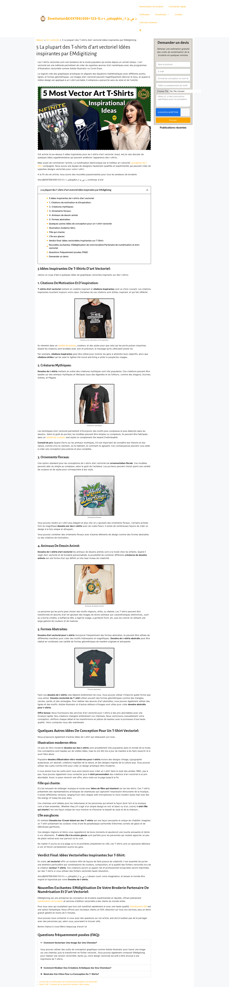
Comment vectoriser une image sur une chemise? (70, 942)
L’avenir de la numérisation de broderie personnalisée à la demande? (68, 982)
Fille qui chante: (57, 232)
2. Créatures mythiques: (61, 206)
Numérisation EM (138, 906)
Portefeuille (160, 14)
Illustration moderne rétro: (62, 228)
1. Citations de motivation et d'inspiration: (70, 202)
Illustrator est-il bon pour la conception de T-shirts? (71, 974)
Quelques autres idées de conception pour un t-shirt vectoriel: (80, 223)
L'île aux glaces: (57, 236)
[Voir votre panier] (140, 30)
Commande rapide (177, 6)
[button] (147, 190)
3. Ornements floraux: (60, 211)
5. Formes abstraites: (60, 219)
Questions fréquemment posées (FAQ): (68, 252)
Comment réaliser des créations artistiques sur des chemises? (77, 967)
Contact (178, 14)
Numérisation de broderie (151, 6)
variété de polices (67, 345)
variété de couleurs (55, 437)
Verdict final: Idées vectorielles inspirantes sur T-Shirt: (76, 240)
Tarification (144, 14)
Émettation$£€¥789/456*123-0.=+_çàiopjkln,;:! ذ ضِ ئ (92, 19)
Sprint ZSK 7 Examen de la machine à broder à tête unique (64, 984)
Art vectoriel (53, 40)
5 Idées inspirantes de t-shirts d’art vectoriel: (71, 198)
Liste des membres (148, 22)
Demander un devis (59, 256)
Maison (39, 40)
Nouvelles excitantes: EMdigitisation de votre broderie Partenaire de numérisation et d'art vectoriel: (94, 246)
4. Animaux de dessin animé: (63, 215)
